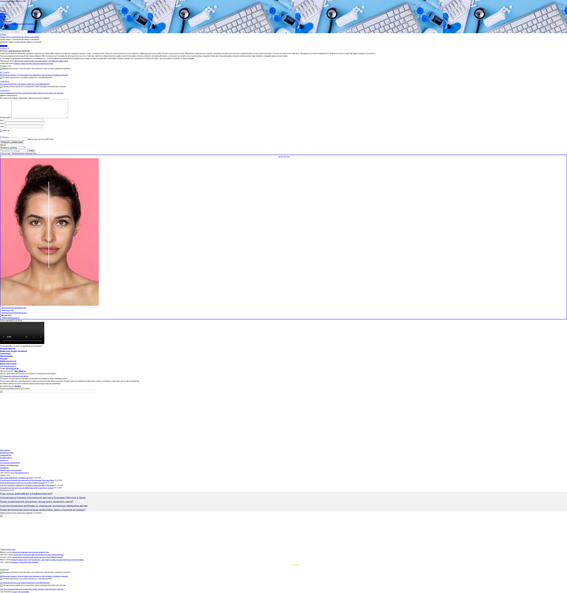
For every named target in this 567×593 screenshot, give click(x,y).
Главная (3, 11)
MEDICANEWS (5, 4)
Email (2, 123)
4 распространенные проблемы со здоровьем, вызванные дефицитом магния (27, 485)
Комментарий (5, 117)
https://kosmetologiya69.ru (20, 473)
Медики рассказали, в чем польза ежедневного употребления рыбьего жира (41, 61)
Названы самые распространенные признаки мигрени (33, 63)
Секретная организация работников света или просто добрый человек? (39, 555)
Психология (4, 19)
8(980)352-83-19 (13, 318)
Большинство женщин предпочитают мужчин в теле (31, 552)
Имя (2, 120)
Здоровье (3, 16)
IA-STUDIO (295, 565)
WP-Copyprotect (23, 592)
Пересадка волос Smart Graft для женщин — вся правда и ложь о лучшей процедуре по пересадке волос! (47, 560)
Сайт (2, 126)
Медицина (3, 14)
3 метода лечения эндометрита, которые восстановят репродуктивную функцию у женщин (31, 93)
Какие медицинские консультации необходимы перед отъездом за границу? (27, 488)
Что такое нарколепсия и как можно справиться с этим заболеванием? (25, 84)
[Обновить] (4, 137)
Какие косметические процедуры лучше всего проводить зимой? (22, 483)
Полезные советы (6, 21)
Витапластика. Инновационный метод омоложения (18, 24)
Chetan (14, 592)
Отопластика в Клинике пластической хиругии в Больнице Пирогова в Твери (27, 480)
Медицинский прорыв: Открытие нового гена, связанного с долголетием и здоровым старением (34, 75)
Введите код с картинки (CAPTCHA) (40, 139)
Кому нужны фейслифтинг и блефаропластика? (16, 478)
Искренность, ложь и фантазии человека (24, 562)
